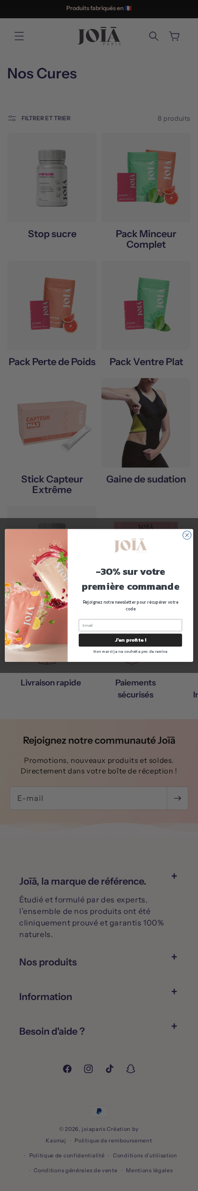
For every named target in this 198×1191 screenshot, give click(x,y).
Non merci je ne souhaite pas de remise (130, 651)
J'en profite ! (130, 640)
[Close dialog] (187, 535)
